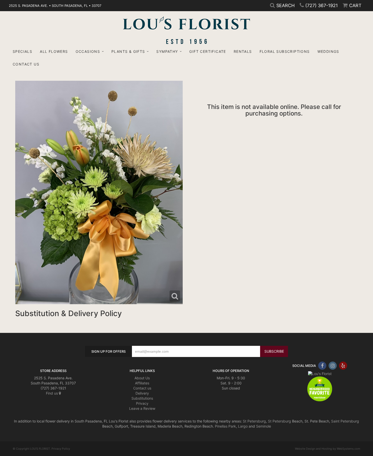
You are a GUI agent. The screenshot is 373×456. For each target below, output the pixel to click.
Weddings (328, 51)
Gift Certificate (207, 51)
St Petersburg (254, 421)
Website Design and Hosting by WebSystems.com (327, 448)
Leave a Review (142, 408)
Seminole (263, 426)
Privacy (142, 403)
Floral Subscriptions (285, 51)
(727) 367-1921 (321, 5)
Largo (243, 426)
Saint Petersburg (345, 421)
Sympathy (167, 51)
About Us (142, 378)
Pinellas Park (225, 426)
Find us (52, 393)
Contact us (142, 388)
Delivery (142, 393)
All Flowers (54, 51)
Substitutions (142, 398)
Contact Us (26, 64)
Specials (22, 51)
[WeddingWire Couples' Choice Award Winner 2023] (320, 373)
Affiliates (142, 383)
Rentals (243, 51)
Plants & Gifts (128, 51)
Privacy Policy (61, 448)
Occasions (88, 51)
